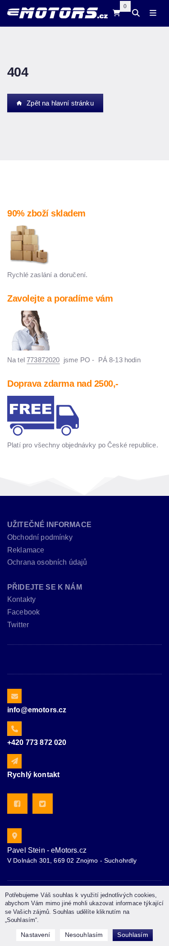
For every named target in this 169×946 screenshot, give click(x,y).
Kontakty (21, 599)
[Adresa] (14, 835)
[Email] (14, 696)
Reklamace (25, 550)
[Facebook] (17, 803)
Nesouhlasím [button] (84, 934)
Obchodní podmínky (40, 537)
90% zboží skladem (46, 213)
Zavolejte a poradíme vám (60, 298)
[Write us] (14, 761)
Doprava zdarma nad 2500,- (63, 384)
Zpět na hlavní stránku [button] (60, 103)
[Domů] (57, 13)
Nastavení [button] (35, 934)
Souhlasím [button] (132, 934)
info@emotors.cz (36, 710)
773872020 (43, 360)
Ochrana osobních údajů (47, 562)
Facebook (23, 612)
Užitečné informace (49, 524)
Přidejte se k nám (44, 587)
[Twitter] (42, 803)
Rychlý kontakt (33, 774)
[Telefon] (14, 728)
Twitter (18, 625)
